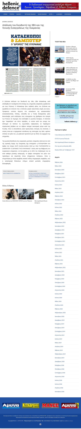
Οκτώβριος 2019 (59, 327)
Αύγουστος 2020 (59, 290)
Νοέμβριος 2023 (59, 173)
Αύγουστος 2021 (59, 245)
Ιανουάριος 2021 (59, 271)
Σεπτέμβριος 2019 (60, 331)
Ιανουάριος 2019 (59, 357)
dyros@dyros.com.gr (68, 420)
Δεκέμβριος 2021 (59, 230)
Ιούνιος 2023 (58, 185)
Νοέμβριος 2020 (59, 279)
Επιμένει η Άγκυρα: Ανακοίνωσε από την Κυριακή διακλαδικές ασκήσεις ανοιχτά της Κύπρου (72, 49)
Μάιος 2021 (58, 256)
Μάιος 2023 (58, 188)
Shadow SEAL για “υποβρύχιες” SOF (65, 150)
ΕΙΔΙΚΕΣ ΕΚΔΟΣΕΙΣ (42, 14)
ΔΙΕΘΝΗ (4, 21)
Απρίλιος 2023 (59, 192)
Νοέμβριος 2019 (59, 324)
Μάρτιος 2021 (59, 263)
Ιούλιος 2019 (58, 339)
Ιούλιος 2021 (58, 248)
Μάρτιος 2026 (59, 162)
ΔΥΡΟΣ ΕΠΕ (20, 420)
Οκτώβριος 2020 (59, 282)
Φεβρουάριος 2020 (60, 312)
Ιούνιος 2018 (58, 384)
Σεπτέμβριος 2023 (60, 177)
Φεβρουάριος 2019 (60, 354)
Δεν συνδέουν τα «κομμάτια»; (12, 173)
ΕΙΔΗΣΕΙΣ (18, 14)
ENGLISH (6, 18)
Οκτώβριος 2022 (59, 199)
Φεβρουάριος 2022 (60, 222)
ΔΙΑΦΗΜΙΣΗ (59, 14)
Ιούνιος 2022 (58, 207)
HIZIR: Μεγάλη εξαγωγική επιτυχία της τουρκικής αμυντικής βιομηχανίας (72, 60)
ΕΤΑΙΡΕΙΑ (12, 14)
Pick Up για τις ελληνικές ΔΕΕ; (63, 146)
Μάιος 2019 (58, 342)
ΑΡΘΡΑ (51, 14)
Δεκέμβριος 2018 (59, 361)
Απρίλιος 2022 (59, 215)
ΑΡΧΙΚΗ (5, 14)
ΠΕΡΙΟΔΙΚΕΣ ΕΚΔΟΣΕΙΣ (30, 14)
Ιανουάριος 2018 (59, 391)
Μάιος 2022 (58, 211)
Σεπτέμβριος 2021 (60, 241)
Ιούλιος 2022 (58, 203)
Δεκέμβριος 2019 (59, 320)
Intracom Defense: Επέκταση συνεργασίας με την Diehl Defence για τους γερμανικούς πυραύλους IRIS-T (39, 176)
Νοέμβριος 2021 (59, 233)
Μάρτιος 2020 (59, 309)
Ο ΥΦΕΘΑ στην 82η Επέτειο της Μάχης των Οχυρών (72, 80)
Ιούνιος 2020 (58, 297)
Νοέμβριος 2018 (59, 365)
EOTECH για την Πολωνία (62, 138)
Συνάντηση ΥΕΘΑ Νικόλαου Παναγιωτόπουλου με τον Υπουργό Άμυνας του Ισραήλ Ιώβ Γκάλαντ (66, 93)
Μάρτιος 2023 (59, 196)
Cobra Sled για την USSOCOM (63, 135)
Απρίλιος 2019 (59, 346)
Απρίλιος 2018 (59, 388)
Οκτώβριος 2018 (59, 369)
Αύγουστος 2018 (59, 376)
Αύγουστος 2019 (59, 335)
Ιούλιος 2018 (58, 380)
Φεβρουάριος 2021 (60, 267)
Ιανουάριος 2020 (59, 316)
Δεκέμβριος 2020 (59, 275)
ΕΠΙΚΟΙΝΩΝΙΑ (68, 14)
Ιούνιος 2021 (58, 252)
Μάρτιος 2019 (59, 350)
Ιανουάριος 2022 (59, 226)
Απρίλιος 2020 (59, 305)
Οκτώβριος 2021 (59, 237)
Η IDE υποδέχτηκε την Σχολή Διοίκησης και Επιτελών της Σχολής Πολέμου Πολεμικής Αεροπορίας (72, 71)
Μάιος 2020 (58, 301)
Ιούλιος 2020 (58, 294)
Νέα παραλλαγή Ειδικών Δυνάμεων (65, 142)
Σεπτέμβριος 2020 (60, 286)
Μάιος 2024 (58, 166)
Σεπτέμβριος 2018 (60, 372)
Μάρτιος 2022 (59, 218)
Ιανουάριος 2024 (59, 169)
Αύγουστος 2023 (59, 181)
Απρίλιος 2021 (59, 260)
